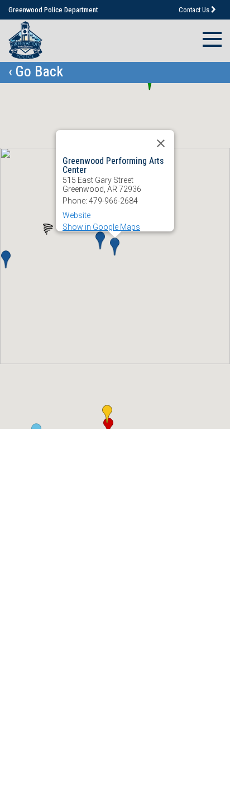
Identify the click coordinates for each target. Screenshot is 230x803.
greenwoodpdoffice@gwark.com (107, 735)
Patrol (38, 524)
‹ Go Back (35, 71)
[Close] (160, 143)
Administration (59, 488)
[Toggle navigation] (209, 38)
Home (39, 470)
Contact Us (195, 10)
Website (76, 215)
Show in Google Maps (101, 226)
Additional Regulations (78, 578)
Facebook (54, 753)
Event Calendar (62, 542)
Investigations (58, 506)
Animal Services (64, 560)
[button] (100, 240)
